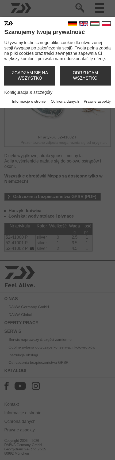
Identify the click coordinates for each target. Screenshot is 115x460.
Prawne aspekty (97, 101)
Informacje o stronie (29, 101)
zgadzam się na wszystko (30, 75)
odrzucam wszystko (85, 75)
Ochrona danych (65, 101)
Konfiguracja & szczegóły (28, 92)
